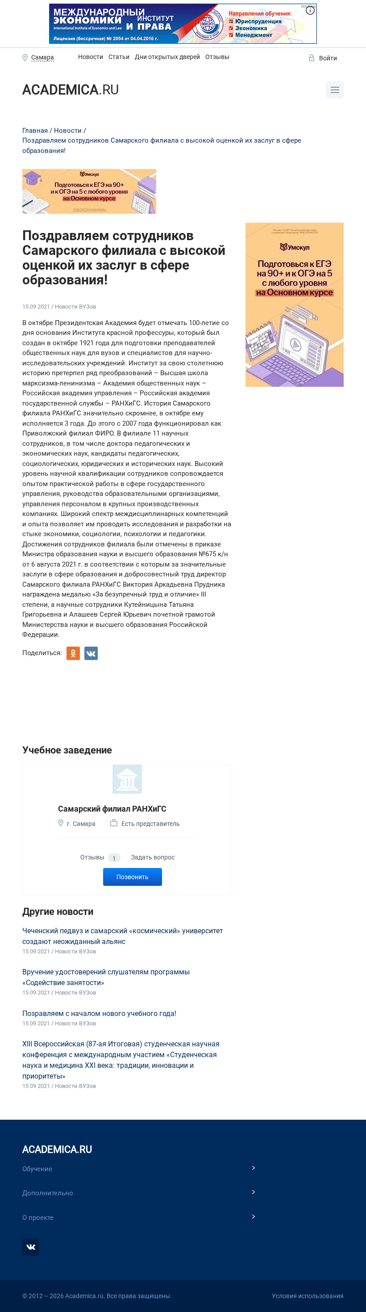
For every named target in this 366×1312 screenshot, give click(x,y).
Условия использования (308, 1295)
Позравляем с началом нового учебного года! (99, 1013)
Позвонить (132, 876)
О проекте (38, 1218)
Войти (328, 58)
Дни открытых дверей (167, 56)
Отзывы (217, 56)
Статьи (118, 56)
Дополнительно (47, 1193)
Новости (90, 56)
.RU (70, 89)
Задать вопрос (153, 857)
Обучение (37, 1169)
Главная (35, 131)
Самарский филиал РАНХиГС (112, 808)
